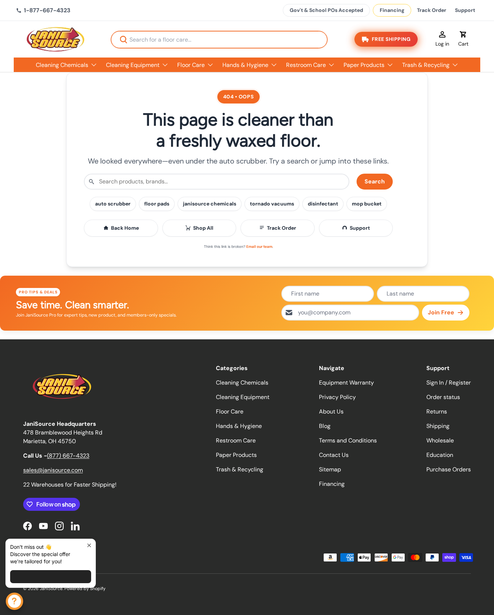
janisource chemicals (209, 203)
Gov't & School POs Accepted (326, 10)
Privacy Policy (337, 397)
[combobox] (219, 39)
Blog (325, 426)
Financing (392, 10)
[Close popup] (89, 545)
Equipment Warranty (346, 382)
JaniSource (51, 588)
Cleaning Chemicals (62, 65)
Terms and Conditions (348, 440)
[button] (463, 39)
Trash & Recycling (426, 65)
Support (465, 10)
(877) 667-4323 (68, 455)
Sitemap (330, 469)
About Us (331, 411)
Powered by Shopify (85, 588)
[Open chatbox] (14, 601)
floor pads (156, 203)
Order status (443, 397)
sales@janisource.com (53, 470)
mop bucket (367, 203)
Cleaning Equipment (132, 65)
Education (439, 455)
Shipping (438, 426)
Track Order (431, 10)
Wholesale (440, 440)
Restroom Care (306, 65)
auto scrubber (113, 203)
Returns (436, 411)
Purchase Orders (448, 469)
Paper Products (364, 65)
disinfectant (323, 203)
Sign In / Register (448, 382)
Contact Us (334, 455)
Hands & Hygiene (245, 65)
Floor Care (191, 65)
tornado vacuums (272, 203)
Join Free (441, 312)
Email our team (259, 246)
